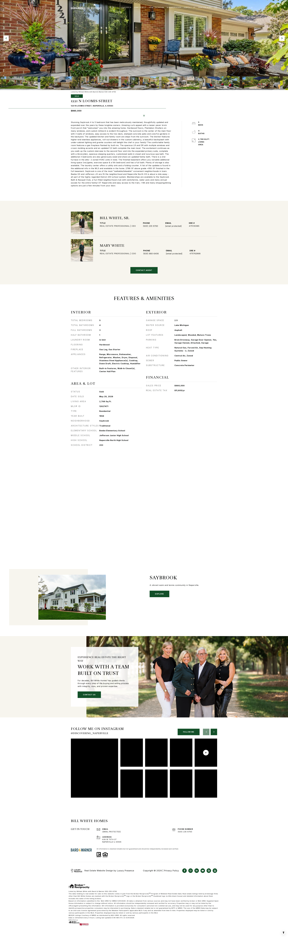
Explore (159, 594)
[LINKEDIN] (196, 870)
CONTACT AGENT (144, 270)
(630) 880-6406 (151, 253)
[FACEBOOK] (184, 870)
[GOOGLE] (209, 870)
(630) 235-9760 (150, 226)
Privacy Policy (171, 871)
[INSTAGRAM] (190, 870)
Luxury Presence (125, 870)
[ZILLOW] (215, 870)
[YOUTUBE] (202, 870)
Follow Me (188, 732)
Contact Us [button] (89, 695)
